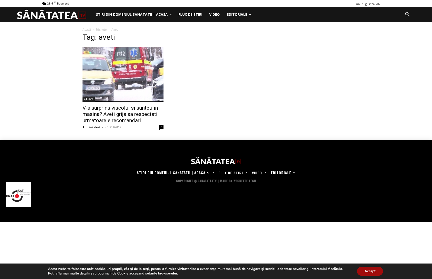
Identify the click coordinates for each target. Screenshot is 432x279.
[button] (407, 14)
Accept (370, 271)
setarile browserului (161, 273)
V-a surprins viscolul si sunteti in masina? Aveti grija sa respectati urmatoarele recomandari (120, 114)
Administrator (93, 127)
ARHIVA (88, 99)
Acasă (86, 29)
